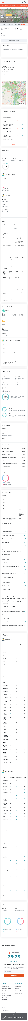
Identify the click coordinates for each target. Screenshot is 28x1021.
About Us (17, 1005)
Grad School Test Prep (6, 988)
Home (2, 5)
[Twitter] (9, 956)
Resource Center (18, 993)
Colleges (6, 5)
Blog (16, 1012)
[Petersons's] (3, 2)
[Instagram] (19, 956)
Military (3, 993)
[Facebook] (12, 956)
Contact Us (17, 1008)
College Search (18, 986)
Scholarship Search (19, 990)
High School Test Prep (6, 995)
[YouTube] (16, 956)
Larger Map (21, 103)
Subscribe (14, 975)
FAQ (16, 1010)
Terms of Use (4, 1012)
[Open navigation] (25, 2)
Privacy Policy (5, 1010)
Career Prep (4, 990)
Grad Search (17, 988)
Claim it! (22, 24)
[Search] (22, 2)
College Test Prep (5, 986)
